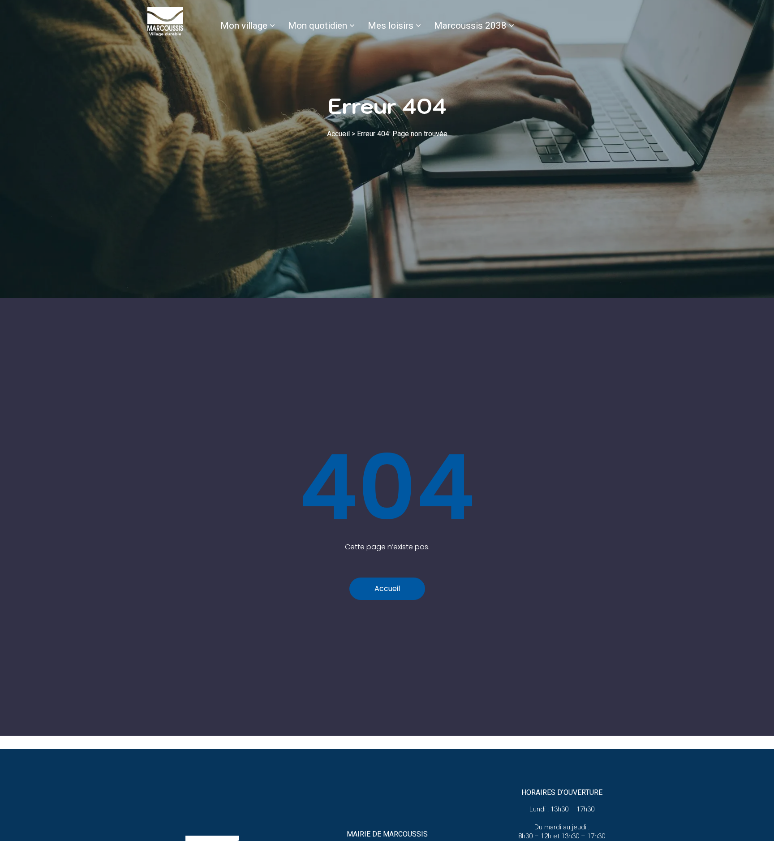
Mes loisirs (390, 25)
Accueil (338, 133)
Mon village (243, 25)
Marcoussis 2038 (470, 25)
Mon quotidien (317, 25)
